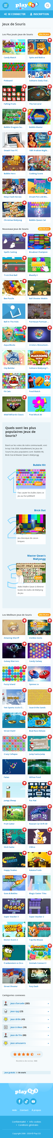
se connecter (16, 14)
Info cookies (35, 1121)
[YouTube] (33, 1101)
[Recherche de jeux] (47, 5)
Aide (14, 1110)
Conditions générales (28, 1125)
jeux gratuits (10, 1072)
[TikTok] (26, 1101)
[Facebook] (19, 1101)
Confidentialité (19, 1121)
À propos (36, 1110)
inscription (41, 14)
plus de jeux (44, 34)
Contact (24, 1110)
